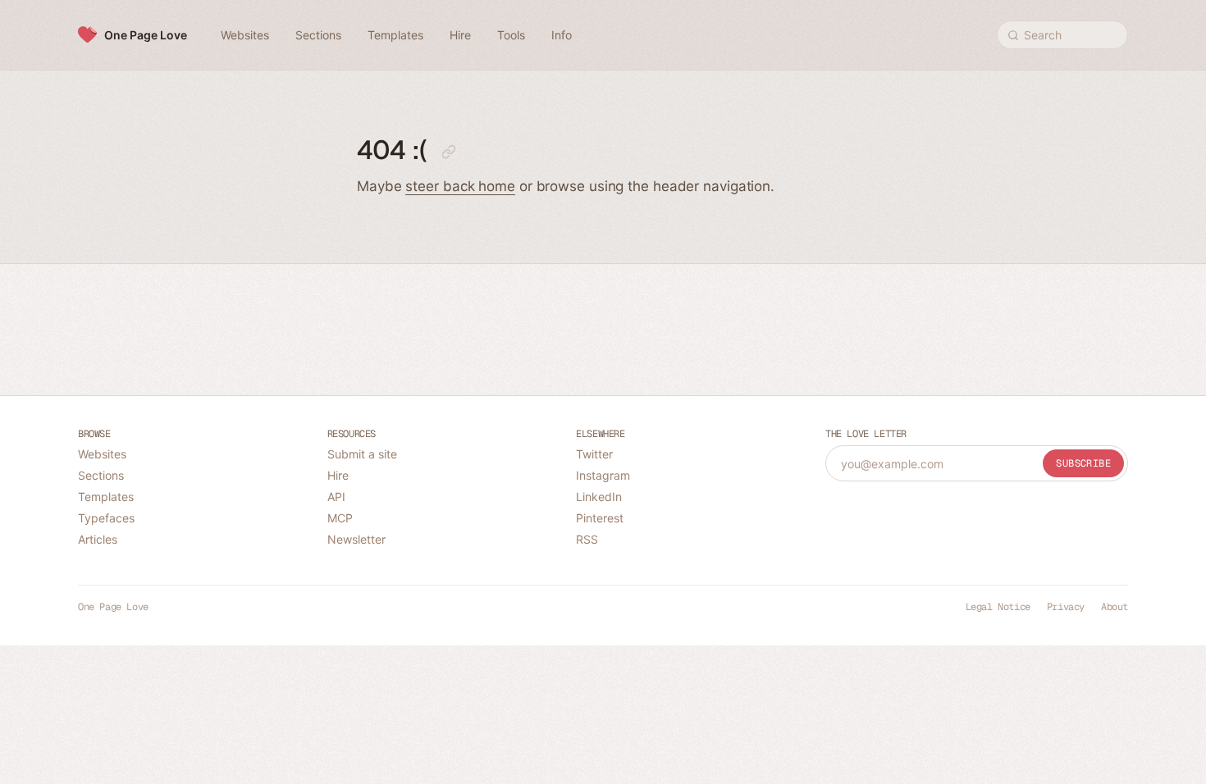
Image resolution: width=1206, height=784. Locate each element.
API (336, 497)
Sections (101, 475)
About (1114, 606)
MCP (340, 518)
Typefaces (106, 518)
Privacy (1066, 606)
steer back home (460, 186)
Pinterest (600, 518)
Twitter (594, 454)
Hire (338, 475)
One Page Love (145, 35)
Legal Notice (998, 606)
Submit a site (362, 454)
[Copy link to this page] (449, 152)
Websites (102, 454)
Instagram (603, 475)
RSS (587, 539)
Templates (106, 497)
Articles (97, 539)
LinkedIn (599, 497)
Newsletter (356, 539)
